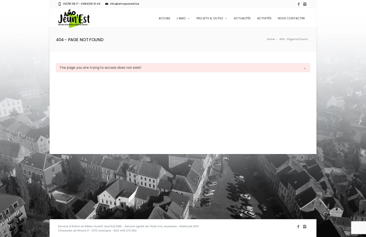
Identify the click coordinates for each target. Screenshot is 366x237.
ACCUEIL (165, 18)
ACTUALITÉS (242, 18)
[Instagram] (305, 4)
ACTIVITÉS (264, 18)
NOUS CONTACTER (291, 18)
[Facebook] (299, 4)
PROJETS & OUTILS (210, 18)
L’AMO (181, 18)
